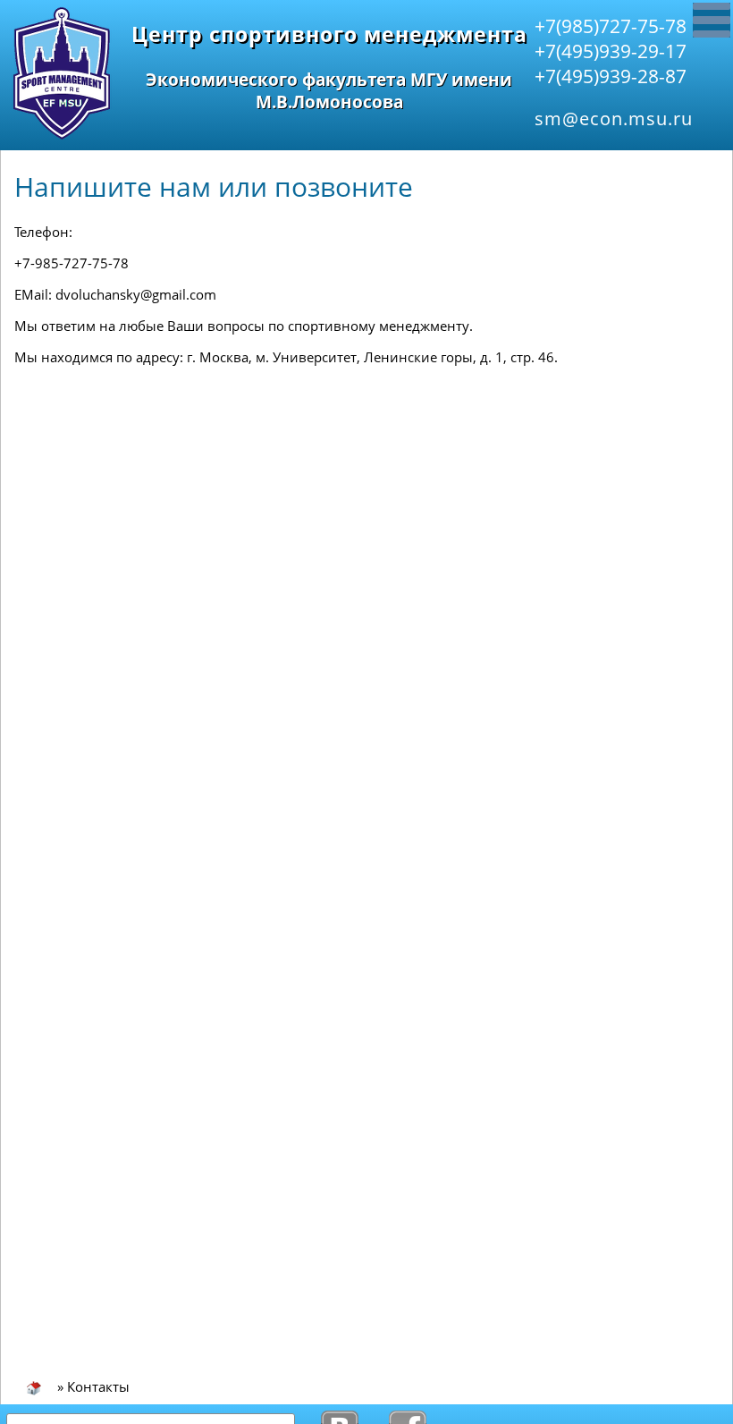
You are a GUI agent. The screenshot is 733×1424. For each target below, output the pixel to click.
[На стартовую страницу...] (61, 135)
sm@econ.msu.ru (614, 118)
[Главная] (34, 1386)
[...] (711, 20)
